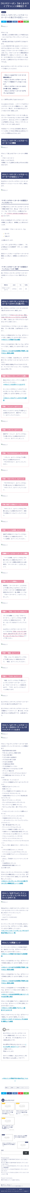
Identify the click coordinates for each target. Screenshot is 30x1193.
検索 (2, 1150)
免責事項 (20, 1189)
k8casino (3, 12)
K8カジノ (8, 1087)
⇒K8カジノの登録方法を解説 (10, 339)
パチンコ (14, 1087)
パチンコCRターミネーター (23, 1087)
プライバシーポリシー (12, 1189)
